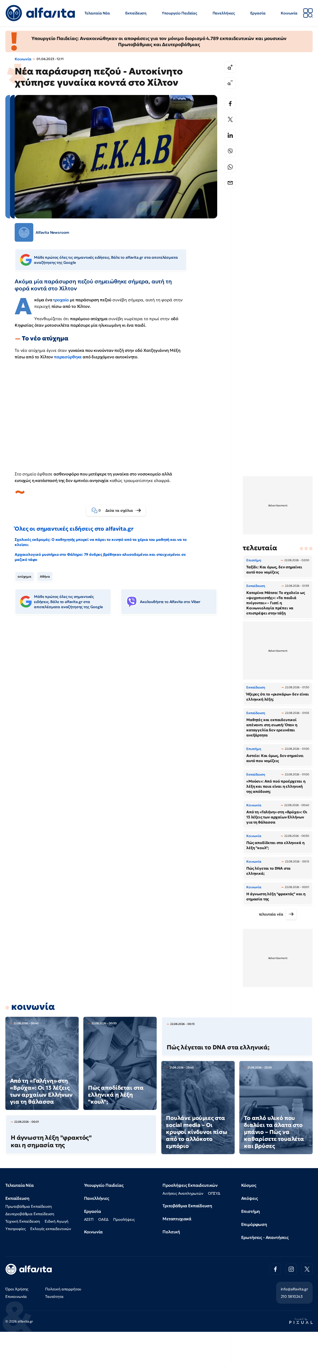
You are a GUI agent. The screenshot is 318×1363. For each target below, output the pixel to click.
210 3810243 (292, 1296)
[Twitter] (230, 119)
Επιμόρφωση (254, 1224)
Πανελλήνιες (224, 13)
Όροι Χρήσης (16, 1289)
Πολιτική (171, 1231)
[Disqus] (119, 689)
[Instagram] (291, 1269)
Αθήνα (45, 576)
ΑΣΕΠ (89, 1219)
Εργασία (258, 13)
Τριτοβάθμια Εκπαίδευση (187, 1205)
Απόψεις (249, 1198)
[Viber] (230, 151)
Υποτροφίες (15, 1228)
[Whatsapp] (230, 167)
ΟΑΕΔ (103, 1219)
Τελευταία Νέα (97, 13)
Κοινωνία (289, 13)
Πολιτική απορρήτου (63, 1289)
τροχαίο (61, 299)
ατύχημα (24, 576)
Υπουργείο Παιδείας (179, 13)
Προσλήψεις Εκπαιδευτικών (190, 1185)
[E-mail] (230, 182)
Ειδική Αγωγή (56, 1221)
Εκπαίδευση (135, 13)
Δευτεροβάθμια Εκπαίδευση (29, 1213)
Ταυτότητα (54, 1296)
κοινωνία (33, 1006)
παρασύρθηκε (68, 356)
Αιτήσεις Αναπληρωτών (182, 1193)
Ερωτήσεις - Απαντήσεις (265, 1237)
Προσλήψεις (124, 1219)
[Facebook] (230, 103)
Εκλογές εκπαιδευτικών (50, 1228)
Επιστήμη (250, 1211)
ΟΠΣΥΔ (214, 1193)
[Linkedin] (230, 135)
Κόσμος (248, 1185)
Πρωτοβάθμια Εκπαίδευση (28, 1206)
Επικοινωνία (16, 1296)
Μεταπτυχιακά (176, 1218)
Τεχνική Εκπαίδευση (22, 1221)
